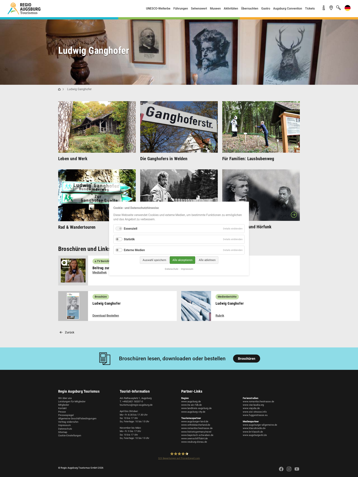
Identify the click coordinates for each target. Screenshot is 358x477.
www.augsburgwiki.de (255, 435)
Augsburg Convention (287, 8)
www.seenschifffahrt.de (194, 438)
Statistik (129, 239)
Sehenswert (199, 8)
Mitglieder (63, 404)
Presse (62, 411)
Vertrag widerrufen (68, 421)
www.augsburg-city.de (193, 411)
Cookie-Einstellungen (69, 435)
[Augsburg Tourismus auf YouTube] (297, 471)
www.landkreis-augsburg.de (196, 408)
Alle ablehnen (207, 260)
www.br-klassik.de (253, 431)
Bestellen (112, 315)
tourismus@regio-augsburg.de (136, 404)
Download (99, 315)
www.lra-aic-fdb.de (191, 404)
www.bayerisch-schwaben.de (197, 435)
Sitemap (62, 432)
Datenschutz (65, 428)
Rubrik (220, 315)
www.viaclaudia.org (253, 404)
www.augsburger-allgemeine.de (260, 424)
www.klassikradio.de (254, 428)
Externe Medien (134, 250)
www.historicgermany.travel (196, 431)
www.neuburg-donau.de (194, 441)
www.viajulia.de (251, 408)
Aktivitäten (231, 8)
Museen (215, 8)
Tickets (310, 8)
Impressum (64, 425)
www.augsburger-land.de (194, 421)
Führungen (180, 8)
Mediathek (99, 272)
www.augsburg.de (191, 401)
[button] (347, 10)
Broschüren (246, 359)
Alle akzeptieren (182, 260)
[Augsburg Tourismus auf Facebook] (281, 471)
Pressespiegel (66, 415)
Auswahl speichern (154, 260)
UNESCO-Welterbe (158, 8)
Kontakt (62, 408)
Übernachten (249, 8)
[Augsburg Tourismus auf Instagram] (289, 471)
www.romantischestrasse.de (197, 428)
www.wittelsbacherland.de (195, 424)
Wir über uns (65, 398)
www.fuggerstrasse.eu (255, 415)
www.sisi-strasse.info (255, 411)
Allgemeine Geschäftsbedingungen (77, 418)
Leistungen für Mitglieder (71, 401)
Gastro (265, 8)
